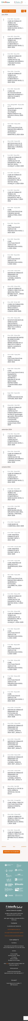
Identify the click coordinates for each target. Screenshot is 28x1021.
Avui (14, 846)
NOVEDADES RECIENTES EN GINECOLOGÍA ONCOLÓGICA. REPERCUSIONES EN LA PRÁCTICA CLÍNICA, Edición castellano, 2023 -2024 (16, 343)
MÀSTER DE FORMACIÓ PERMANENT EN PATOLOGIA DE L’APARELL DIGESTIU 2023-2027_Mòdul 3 (15, 760)
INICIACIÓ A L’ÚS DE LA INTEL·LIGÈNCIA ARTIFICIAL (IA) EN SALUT (15, 791)
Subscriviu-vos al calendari (11, 851)
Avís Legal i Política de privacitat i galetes (14, 932)
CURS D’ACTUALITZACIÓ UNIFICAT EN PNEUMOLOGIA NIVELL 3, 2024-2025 (15, 650)
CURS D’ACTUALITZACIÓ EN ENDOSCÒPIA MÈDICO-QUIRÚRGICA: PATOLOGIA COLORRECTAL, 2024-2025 (16, 582)
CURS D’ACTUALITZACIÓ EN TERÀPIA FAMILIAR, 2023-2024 (15, 359)
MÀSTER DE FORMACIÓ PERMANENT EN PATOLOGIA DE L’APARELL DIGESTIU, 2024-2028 (15, 713)
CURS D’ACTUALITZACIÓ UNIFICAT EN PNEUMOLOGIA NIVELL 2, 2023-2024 (15, 244)
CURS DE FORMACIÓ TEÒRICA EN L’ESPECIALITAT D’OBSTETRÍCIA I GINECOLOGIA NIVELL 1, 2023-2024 (15, 25)
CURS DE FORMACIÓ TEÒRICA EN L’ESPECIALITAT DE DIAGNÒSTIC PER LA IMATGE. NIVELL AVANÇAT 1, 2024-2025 (15, 618)
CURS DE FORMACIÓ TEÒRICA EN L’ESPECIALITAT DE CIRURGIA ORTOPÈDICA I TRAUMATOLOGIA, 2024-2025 (16, 458)
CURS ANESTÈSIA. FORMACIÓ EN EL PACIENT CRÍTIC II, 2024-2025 (14, 551)
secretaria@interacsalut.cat (14, 929)
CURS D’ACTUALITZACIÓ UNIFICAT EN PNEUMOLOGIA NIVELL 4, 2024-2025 (15, 666)
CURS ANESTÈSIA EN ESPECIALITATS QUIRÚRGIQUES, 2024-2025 (15, 565)
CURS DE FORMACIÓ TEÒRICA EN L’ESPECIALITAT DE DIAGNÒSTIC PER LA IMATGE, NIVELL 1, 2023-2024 (15, 196)
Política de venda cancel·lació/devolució (14, 936)
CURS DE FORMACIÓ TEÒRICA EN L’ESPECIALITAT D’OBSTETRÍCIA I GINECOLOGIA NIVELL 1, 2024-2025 (15, 440)
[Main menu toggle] (25, 2)
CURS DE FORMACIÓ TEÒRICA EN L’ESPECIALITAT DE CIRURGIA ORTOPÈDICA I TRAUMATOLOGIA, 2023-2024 (16, 60)
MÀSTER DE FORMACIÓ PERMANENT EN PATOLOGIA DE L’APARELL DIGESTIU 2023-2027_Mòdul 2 (15, 729)
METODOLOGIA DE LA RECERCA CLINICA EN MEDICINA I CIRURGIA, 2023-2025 (15, 146)
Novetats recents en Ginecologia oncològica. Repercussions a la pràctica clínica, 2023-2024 (16, 112)
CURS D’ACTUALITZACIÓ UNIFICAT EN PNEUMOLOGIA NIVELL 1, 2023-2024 (16, 228)
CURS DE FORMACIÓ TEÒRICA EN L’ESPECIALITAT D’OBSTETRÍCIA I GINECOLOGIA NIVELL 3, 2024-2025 (16, 495)
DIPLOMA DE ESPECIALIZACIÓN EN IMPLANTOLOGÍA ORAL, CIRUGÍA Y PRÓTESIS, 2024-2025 (15, 511)
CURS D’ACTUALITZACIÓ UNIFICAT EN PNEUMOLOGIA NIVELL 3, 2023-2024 (15, 260)
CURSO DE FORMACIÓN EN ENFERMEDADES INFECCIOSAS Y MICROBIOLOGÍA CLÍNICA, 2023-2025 (16, 307)
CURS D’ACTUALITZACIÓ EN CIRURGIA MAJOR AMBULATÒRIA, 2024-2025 (15, 213)
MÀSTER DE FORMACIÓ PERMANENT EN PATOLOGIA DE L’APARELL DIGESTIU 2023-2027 (15, 276)
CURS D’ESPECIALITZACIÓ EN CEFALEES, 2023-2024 (15, 397)
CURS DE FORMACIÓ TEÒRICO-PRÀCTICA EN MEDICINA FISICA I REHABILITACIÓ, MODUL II (16, 835)
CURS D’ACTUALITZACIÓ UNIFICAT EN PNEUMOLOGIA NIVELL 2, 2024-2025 (15, 634)
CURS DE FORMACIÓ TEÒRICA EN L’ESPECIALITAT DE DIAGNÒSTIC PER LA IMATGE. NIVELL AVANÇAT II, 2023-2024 (16, 179)
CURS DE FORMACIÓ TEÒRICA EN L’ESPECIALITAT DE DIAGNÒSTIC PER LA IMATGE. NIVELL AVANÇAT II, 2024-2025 (16, 161)
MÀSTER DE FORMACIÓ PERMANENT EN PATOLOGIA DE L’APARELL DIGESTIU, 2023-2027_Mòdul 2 (15, 744)
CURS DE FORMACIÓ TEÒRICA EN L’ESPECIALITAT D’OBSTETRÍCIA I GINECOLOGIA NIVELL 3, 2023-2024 (16, 78)
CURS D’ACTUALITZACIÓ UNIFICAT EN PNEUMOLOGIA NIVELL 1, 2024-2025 (16, 697)
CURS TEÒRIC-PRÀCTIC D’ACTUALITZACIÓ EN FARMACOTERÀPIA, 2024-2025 (16, 805)
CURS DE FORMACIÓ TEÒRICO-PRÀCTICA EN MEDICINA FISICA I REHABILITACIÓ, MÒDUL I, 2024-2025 (16, 820)
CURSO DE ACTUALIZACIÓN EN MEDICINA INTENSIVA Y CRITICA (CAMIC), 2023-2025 (15, 94)
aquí (7, 963)
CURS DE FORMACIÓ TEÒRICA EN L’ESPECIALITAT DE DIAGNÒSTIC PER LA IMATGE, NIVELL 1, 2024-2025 (16, 600)
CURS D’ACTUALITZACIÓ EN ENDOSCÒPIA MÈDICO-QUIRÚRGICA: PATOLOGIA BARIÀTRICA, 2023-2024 (16, 130)
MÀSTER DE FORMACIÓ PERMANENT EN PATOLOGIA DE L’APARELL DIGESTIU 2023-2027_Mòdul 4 (15, 776)
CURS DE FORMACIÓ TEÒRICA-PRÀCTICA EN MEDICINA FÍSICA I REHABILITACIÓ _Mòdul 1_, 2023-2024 (16, 292)
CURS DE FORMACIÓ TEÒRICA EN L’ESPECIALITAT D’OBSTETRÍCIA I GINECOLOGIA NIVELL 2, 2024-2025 (16, 478)
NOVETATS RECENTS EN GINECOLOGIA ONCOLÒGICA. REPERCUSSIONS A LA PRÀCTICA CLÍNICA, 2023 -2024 (15, 324)
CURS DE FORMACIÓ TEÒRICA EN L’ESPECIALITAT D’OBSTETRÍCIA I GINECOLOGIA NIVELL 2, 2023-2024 (16, 43)
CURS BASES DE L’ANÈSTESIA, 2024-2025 (16, 525)
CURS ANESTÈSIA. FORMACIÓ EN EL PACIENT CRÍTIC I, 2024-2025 (14, 537)
